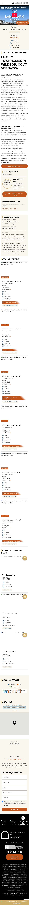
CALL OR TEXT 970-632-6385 (15, 194)
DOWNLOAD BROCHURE (14, 166)
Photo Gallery (22, 23)
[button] (18, 689)
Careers (12, 843)
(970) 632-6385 (14, 838)
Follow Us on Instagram (23, 823)
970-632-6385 (14, 759)
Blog (7, 843)
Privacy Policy (19, 843)
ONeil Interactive (19, 895)
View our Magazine (14, 857)
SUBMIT (13, 809)
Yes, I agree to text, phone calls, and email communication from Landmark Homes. (15, 803)
